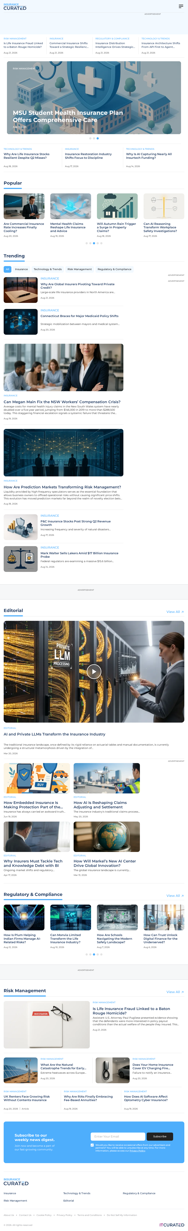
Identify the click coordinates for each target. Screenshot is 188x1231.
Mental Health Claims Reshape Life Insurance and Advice (68, 227)
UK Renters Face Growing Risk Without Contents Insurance (27, 1098)
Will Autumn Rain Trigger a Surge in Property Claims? (116, 227)
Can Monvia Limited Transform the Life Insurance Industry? (65, 938)
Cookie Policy (44, 1215)
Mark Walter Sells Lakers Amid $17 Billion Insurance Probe (79, 554)
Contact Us (25, 1215)
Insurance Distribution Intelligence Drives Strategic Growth (114, 45)
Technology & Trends (156, 38)
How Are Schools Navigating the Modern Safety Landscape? (114, 938)
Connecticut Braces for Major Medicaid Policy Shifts (79, 316)
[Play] (94, 671)
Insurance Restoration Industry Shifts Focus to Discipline (88, 155)
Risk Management (15, 38)
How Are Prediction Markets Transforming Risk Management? (62, 487)
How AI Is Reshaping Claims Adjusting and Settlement (100, 804)
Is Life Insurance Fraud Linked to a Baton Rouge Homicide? (23, 45)
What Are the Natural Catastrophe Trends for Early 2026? (62, 1066)
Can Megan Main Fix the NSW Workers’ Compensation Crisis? (62, 402)
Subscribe (160, 1136)
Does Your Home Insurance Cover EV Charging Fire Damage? (153, 1066)
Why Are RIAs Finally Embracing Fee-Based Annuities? (88, 1098)
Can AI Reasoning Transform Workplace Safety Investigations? (160, 227)
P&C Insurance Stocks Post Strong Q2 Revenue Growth (76, 523)
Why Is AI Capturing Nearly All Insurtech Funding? (149, 155)
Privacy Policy (64, 1215)
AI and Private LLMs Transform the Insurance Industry (54, 734)
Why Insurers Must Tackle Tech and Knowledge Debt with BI (33, 863)
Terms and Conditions (89, 1215)
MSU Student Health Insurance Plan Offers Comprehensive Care (68, 116)
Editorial (10, 728)
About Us (9, 1215)
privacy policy (137, 1150)
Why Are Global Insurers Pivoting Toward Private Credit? (78, 285)
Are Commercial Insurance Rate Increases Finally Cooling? (24, 227)
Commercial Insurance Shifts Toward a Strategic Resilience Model (69, 45)
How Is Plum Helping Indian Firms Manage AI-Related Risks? (22, 938)
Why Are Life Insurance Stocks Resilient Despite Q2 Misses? (26, 155)
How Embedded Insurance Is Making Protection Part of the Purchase (32, 804)
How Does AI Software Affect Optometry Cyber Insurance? (146, 1098)
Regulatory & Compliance (112, 38)
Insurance (56, 38)
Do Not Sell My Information (122, 1215)
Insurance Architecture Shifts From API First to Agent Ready (161, 45)
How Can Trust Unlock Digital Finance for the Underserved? (161, 938)
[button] (90, 138)
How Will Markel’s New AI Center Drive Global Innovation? (105, 863)
